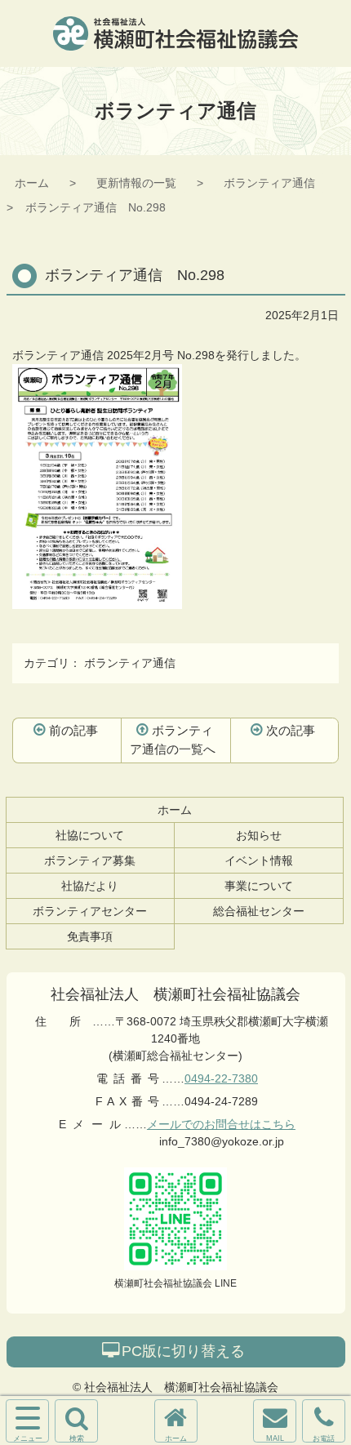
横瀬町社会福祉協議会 (175, 33)
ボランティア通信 (269, 182)
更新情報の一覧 (136, 182)
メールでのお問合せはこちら (221, 1124)
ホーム (32, 182)
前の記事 (73, 730)
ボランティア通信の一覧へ (172, 739)
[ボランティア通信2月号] (97, 600)
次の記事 (290, 730)
